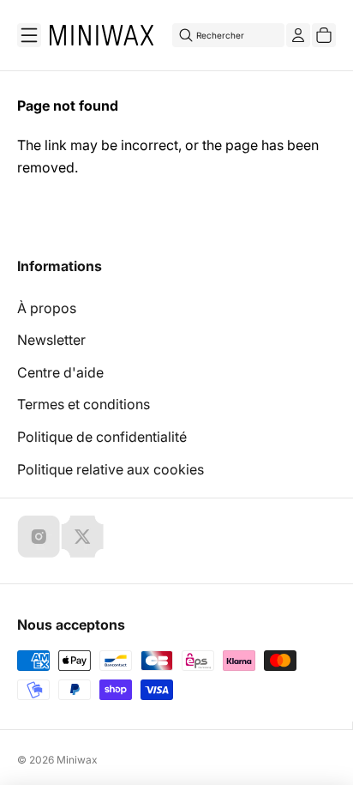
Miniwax (77, 759)
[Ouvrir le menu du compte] (298, 35)
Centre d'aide (60, 372)
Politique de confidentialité (102, 436)
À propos (46, 308)
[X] (82, 536)
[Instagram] (38, 536)
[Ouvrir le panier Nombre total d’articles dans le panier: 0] (324, 35)
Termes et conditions (83, 404)
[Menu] (29, 35)
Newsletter (51, 339)
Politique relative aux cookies (110, 469)
